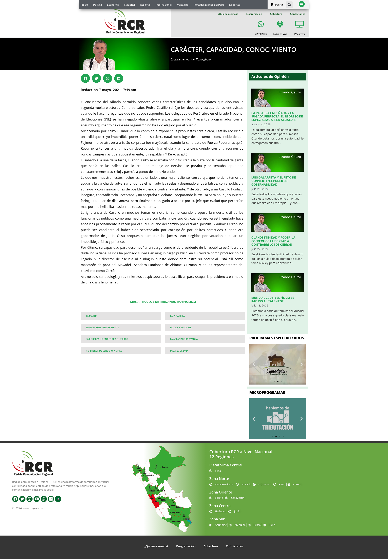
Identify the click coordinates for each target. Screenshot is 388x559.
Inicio (84, 4)
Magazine (182, 4)
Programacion (254, 14)
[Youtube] (37, 499)
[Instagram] (29, 499)
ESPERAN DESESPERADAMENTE (102, 327)
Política (97, 4)
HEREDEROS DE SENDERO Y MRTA (104, 350)
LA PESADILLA (177, 315)
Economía (113, 4)
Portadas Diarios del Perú (209, 4)
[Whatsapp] (44, 499)
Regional (145, 4)
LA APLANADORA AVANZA (184, 338)
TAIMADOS (91, 315)
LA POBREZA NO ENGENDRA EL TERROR (107, 338)
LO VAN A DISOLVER (181, 327)
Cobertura (276, 14)
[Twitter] (22, 499)
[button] (289, 4)
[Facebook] (15, 499)
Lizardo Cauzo (290, 92)
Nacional (129, 4)
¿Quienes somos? (228, 14)
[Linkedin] (51, 499)
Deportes (234, 4)
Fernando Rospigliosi (196, 59)
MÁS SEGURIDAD (179, 350)
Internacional (164, 4)
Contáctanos (297, 14)
